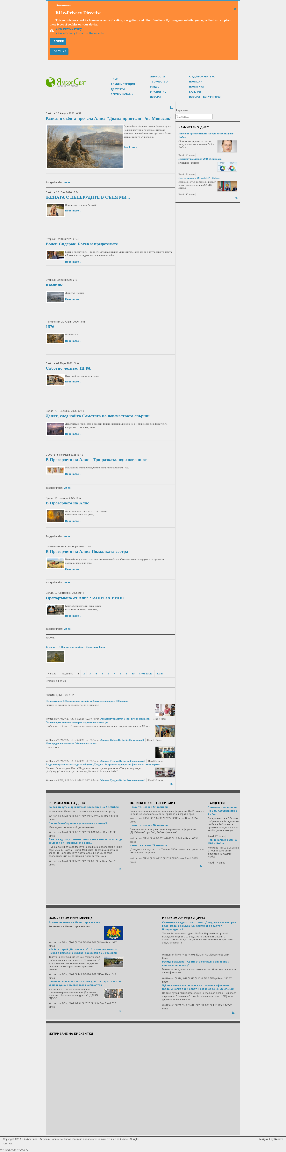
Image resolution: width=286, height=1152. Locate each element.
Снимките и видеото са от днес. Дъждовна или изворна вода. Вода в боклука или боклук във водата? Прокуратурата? (199, 926)
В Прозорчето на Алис (67, 503)
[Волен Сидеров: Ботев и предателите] (55, 255)
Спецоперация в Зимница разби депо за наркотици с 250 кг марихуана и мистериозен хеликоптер (86, 983)
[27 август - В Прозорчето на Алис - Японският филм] (55, 656)
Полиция (195, 82)
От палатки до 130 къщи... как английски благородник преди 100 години (87, 701)
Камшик (54, 284)
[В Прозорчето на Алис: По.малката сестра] (55, 563)
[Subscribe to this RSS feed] (171, 107)
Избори (155, 97)
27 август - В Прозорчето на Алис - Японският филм (75, 647)
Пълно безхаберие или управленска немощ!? (78, 823)
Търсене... (183, 110)
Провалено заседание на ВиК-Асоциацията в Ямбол (222, 811)
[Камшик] (55, 297)
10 (133, 674)
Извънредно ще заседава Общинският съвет (71, 743)
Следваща (146, 674)
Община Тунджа (109, 761)
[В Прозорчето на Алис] (55, 516)
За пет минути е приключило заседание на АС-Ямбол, (84, 807)
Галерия (195, 92)
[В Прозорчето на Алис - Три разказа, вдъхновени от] (55, 470)
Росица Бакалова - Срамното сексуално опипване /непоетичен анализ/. (195, 963)
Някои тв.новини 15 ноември (148, 845)
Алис (67, 182)
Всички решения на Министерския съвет (75, 922)
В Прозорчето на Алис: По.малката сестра (87, 551)
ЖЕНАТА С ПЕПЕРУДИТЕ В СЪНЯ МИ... (88, 197)
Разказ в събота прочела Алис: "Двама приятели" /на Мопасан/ (108, 118)
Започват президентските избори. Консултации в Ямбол (205, 135)
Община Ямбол (109, 740)
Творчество (159, 82)
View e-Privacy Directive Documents (79, 33)
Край (160, 674)
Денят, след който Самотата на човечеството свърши (98, 415)
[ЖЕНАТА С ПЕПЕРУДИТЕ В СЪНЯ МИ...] (55, 210)
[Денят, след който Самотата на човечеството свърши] (55, 429)
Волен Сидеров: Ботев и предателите (82, 243)
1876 (50, 326)
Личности (157, 77)
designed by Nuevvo (271, 1139)
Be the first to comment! (137, 718)
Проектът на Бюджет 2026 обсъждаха (200, 158)
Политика (196, 87)
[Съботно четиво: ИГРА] (55, 380)
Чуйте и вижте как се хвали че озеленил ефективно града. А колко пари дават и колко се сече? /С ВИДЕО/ (198, 987)
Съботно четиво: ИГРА (68, 368)
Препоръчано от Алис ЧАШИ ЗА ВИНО (85, 597)
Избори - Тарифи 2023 (205, 97)
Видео (154, 87)
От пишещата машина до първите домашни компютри (77, 722)
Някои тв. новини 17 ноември (149, 807)
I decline (59, 51)
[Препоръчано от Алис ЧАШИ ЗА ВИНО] (55, 610)
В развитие (158, 92)
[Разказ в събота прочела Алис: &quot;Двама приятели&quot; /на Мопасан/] (85, 146)
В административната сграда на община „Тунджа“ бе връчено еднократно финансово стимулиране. (103, 764)
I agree (58, 41)
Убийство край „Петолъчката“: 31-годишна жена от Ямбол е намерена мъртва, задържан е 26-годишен (83, 951)
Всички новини (122, 94)
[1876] (55, 338)
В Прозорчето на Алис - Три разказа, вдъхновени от (96, 459)
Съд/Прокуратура (202, 77)
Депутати (118, 89)
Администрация (123, 84)
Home (114, 79)
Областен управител (111, 718)
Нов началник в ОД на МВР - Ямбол (198, 178)
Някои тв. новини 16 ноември (149, 825)
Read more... (131, 147)
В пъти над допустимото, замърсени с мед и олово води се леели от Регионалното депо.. (86, 841)
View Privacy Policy (68, 28)
